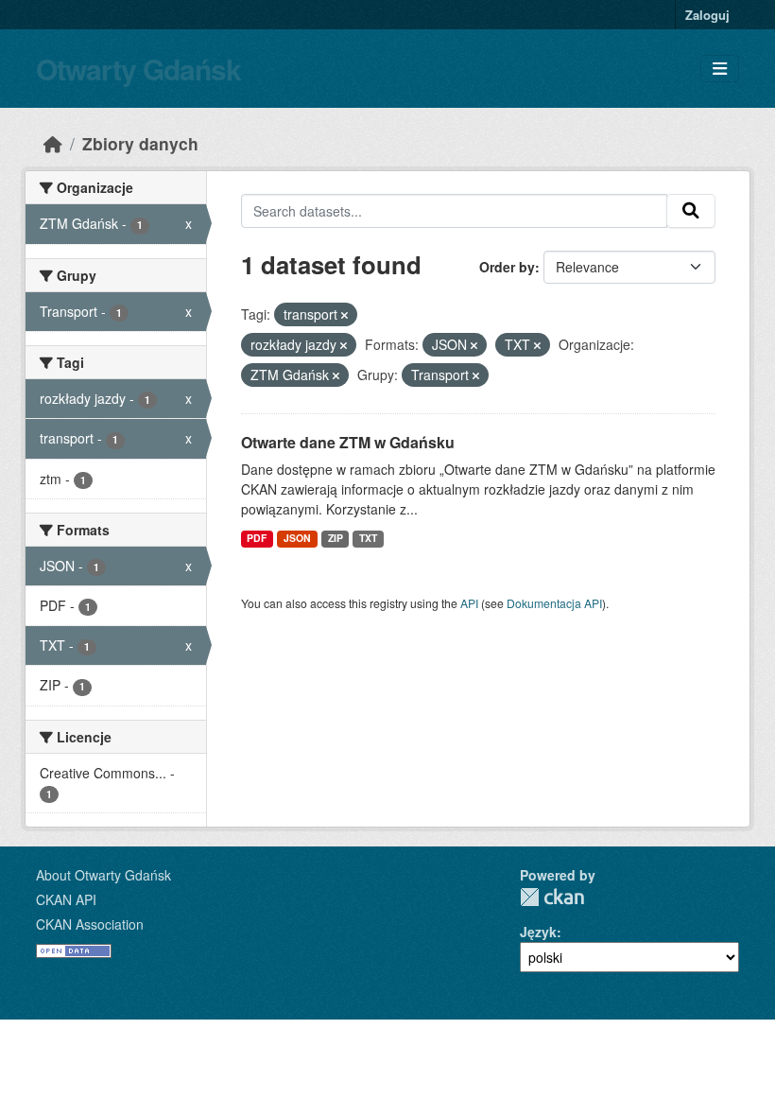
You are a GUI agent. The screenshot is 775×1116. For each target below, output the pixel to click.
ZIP (335, 538)
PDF (257, 538)
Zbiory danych (140, 143)
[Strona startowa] (52, 143)
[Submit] (690, 211)
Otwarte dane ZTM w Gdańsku (348, 442)
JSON (297, 538)
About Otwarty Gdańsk (103, 874)
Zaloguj (707, 15)
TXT (368, 538)
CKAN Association (90, 924)
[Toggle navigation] (719, 68)
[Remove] (344, 315)
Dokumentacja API (554, 603)
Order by (507, 266)
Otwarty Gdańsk (138, 68)
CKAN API (66, 899)
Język (538, 931)
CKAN (552, 897)
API (469, 603)
